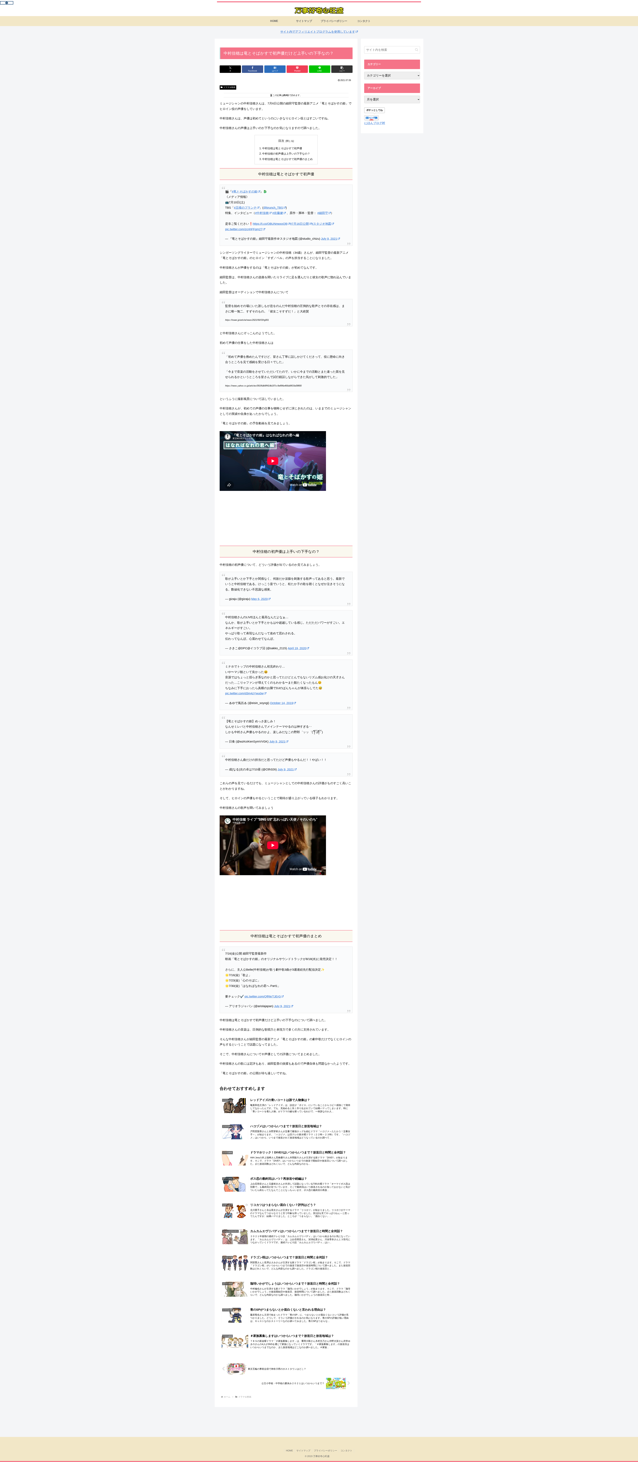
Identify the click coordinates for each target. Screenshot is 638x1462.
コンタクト (346, 1450)
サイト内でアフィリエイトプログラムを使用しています (317, 31)
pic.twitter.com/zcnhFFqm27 (243, 229)
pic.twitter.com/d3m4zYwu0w (244, 693)
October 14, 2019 (281, 703)
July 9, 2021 (329, 238)
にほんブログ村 (374, 123)
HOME (289, 1450)
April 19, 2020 (297, 648)
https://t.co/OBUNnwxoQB (270, 223)
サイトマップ (303, 1450)
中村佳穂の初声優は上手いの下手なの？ (286, 153)
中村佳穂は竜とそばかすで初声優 (282, 148)
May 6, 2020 (259, 599)
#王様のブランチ (245, 207)
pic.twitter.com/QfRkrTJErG (263, 996)
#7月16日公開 (299, 223)
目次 (281, 140)
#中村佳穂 (262, 213)
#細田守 (322, 213)
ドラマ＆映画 (229, 87)
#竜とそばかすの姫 (244, 191)
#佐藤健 (277, 213)
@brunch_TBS (273, 207)
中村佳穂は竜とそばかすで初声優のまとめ (287, 159)
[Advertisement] (286, 518)
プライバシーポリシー (325, 1450)
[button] (342, 69)
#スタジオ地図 (321, 223)
